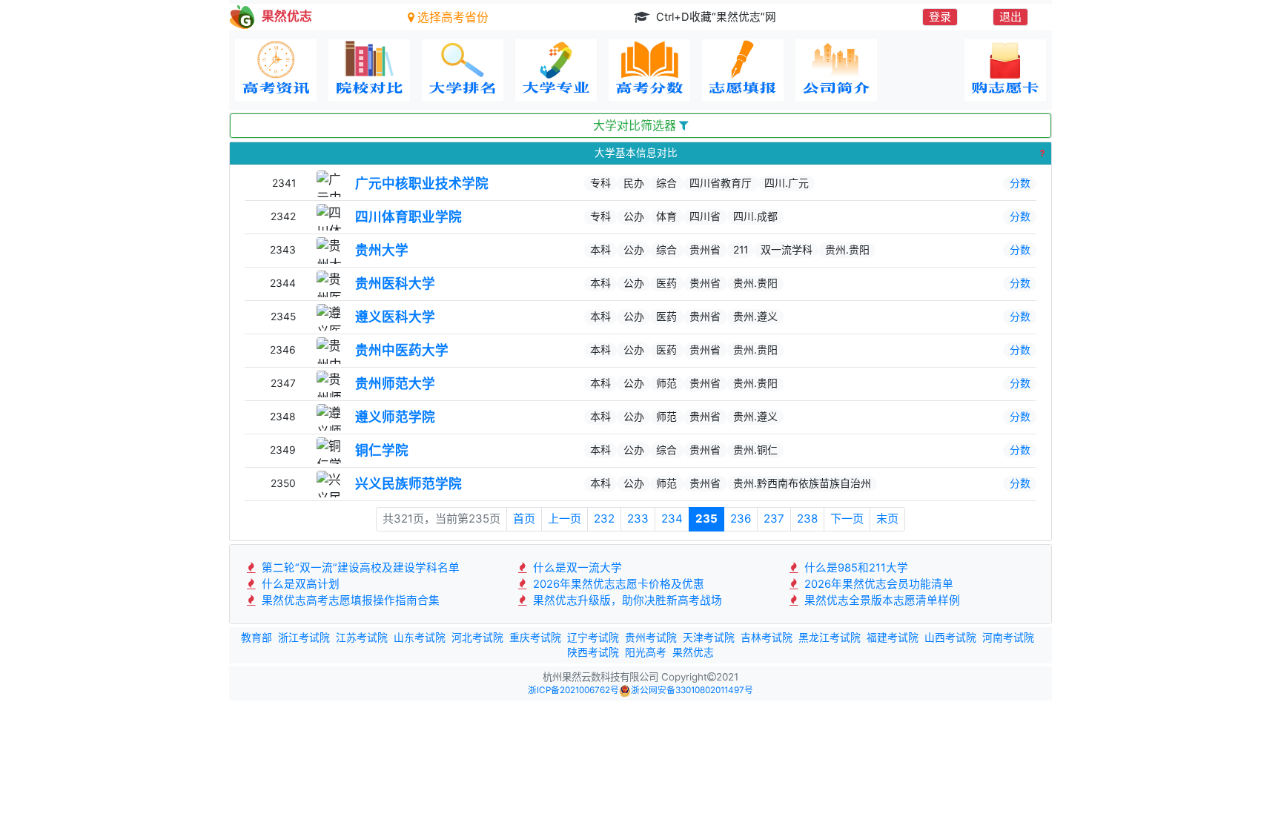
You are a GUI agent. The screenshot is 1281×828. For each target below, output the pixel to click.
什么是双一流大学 (576, 567)
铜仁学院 (381, 450)
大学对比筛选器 (636, 126)
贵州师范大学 (395, 383)
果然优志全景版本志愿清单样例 (880, 600)
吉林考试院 (766, 637)
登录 (940, 17)
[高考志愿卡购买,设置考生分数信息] (1005, 70)
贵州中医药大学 (401, 350)
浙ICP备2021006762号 (573, 690)
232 (604, 518)
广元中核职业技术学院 (422, 183)
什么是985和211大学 (854, 567)
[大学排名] (462, 70)
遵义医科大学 (395, 317)
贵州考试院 (651, 637)
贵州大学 (381, 250)
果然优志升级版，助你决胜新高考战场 (626, 600)
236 (740, 518)
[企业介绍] (836, 70)
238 (807, 518)
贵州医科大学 (395, 283)
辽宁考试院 (593, 637)
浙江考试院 (304, 637)
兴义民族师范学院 (408, 483)
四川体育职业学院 (408, 217)
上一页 (564, 518)
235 (706, 518)
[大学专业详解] (556, 70)
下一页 (847, 518)
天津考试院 (709, 637)
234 (672, 518)
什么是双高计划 (299, 584)
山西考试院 (950, 637)
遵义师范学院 (395, 417)
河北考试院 (477, 637)
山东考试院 (420, 637)
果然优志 (693, 652)
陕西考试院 (593, 652)
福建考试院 (892, 637)
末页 (887, 518)
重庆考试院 (535, 637)
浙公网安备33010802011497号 (692, 690)
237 (774, 518)
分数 (1020, 182)
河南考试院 (1008, 637)
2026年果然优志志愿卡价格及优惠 (617, 584)
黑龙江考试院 (829, 637)
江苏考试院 (362, 637)
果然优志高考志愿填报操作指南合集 (349, 600)
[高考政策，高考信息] (275, 70)
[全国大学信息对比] (369, 70)
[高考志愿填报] (743, 70)
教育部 (256, 637)
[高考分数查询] (649, 70)
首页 (524, 518)
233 (638, 518)
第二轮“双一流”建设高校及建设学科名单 (359, 567)
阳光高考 (645, 652)
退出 (1010, 17)
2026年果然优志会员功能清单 (877, 584)
